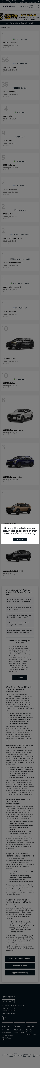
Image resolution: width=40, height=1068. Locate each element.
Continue (20, 539)
